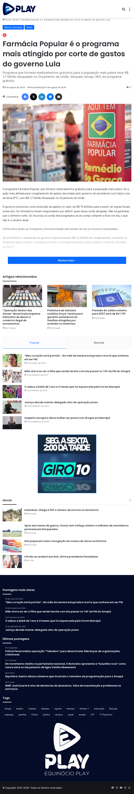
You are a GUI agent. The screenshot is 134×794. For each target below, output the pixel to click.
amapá (8, 708)
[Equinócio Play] (19, 8)
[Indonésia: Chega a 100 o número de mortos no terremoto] (12, 514)
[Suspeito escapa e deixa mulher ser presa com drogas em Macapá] (12, 422)
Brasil (16, 19)
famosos (70, 708)
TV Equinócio (105, 714)
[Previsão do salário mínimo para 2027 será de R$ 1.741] (111, 296)
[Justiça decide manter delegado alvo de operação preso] (12, 407)
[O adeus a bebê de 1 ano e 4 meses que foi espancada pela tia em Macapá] (12, 391)
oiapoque (9, 714)
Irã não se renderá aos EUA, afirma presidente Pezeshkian (61, 556)
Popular (34, 342)
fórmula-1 (84, 708)
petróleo (22, 714)
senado (82, 714)
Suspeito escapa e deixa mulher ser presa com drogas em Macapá (67, 418)
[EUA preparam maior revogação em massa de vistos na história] (12, 545)
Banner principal (13, 27)
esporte (58, 708)
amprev (19, 708)
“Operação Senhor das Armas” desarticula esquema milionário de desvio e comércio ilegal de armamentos (21, 317)
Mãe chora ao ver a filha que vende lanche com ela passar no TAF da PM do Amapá (77, 371)
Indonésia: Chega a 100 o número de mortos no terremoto (61, 510)
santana (59, 714)
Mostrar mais (66, 260)
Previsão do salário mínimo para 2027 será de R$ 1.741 (109, 312)
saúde (71, 714)
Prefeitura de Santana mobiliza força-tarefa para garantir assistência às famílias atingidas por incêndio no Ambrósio (65, 317)
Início (8, 19)
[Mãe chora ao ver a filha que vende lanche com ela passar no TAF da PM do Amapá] (12, 376)
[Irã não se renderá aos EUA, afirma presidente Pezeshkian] (12, 561)
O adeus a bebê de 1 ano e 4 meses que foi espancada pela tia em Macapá (72, 387)
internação (99, 708)
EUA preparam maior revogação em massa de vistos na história (65, 541)
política (46, 714)
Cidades (32, 708)
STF (93, 714)
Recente (99, 342)
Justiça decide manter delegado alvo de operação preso (61, 402)
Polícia (34, 714)
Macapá (113, 708)
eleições (45, 708)
